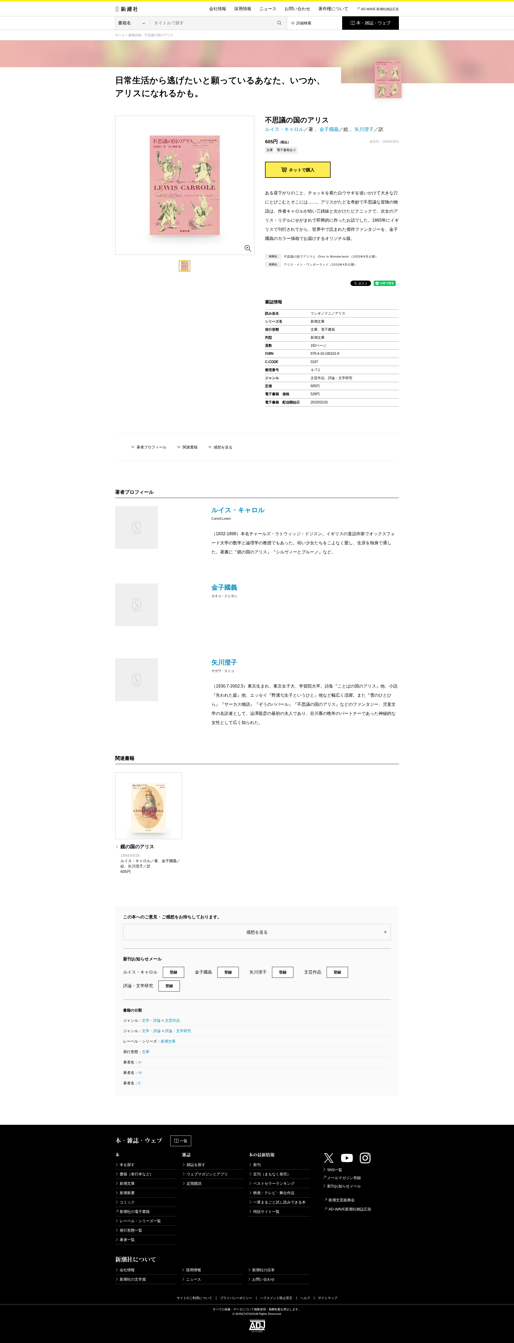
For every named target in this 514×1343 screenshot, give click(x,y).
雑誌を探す (196, 1165)
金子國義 (329, 129)
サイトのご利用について (194, 1298)
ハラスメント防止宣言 (276, 1298)
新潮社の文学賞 (133, 1279)
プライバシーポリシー (236, 1298)
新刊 (257, 1165)
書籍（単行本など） (136, 1174)
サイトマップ (327, 1298)
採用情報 (242, 8)
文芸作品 (172, 1020)
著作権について (333, 8)
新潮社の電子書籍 (135, 1211)
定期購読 (194, 1183)
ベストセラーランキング (273, 1183)
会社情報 (217, 8)
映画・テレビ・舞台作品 (273, 1193)
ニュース (268, 8)
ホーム (120, 35)
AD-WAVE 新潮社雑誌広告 (380, 9)
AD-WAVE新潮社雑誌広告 (349, 1209)
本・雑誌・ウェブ (373, 23)
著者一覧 (127, 1240)
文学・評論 (151, 1020)
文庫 (145, 1052)
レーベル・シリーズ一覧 (140, 1221)
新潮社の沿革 (263, 1270)
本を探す (127, 1165)
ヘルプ (305, 1298)
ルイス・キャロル (284, 129)
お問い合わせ (297, 8)
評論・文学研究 (178, 1031)
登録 (173, 972)
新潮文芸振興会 (341, 1200)
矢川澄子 (364, 129)
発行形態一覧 (131, 1230)
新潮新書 (127, 1193)
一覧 (183, 1141)
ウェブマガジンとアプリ (207, 1174)
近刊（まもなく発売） (272, 1174)
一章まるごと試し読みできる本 (279, 1202)
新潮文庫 (168, 1041)
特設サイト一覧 (266, 1211)
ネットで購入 (302, 170)
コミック (127, 1202)
